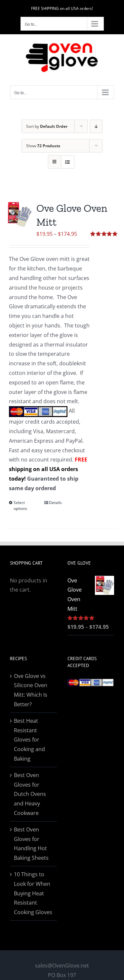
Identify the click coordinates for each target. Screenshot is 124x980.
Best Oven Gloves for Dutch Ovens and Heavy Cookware (30, 794)
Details (55, 502)
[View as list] (67, 161)
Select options (20, 505)
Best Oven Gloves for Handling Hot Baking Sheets (31, 843)
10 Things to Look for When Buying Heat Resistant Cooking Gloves (33, 893)
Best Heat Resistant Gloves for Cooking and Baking (29, 739)
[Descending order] (96, 126)
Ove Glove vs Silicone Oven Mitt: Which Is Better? (30, 690)
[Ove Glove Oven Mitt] (19, 214)
